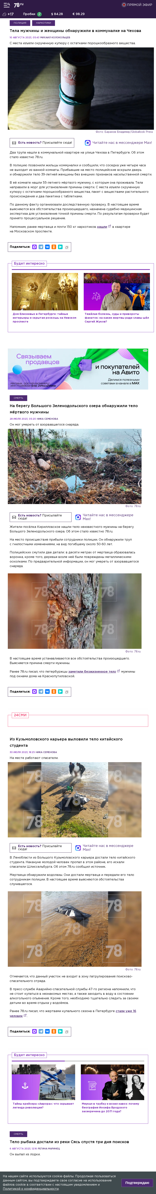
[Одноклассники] (54, 247)
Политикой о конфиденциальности (31, 1189)
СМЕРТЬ (18, 387)
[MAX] (34, 247)
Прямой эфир (139, 5)
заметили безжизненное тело (92, 660)
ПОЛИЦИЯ (20, 23)
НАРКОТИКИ (43, 23)
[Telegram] (41, 247)
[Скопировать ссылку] (66, 247)
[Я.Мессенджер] (60, 247)
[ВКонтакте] (47, 247)
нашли (102, 227)
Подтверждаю (137, 1183)
